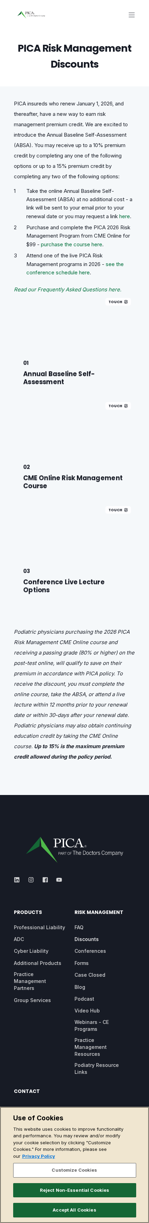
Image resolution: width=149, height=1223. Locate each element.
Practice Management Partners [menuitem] (30, 981)
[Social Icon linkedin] (19, 880)
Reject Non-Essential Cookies (74, 1190)
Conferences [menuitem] (90, 951)
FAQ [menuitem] (79, 927)
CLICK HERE (74, 381)
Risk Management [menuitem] (98, 913)
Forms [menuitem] (81, 963)
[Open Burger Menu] (132, 15)
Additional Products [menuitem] (37, 963)
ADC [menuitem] (19, 939)
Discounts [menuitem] (86, 939)
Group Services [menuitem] (32, 1000)
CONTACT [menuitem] (27, 1092)
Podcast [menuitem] (84, 999)
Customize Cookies (74, 1170)
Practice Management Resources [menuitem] (90, 1047)
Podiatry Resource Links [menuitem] (96, 1068)
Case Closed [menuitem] (89, 975)
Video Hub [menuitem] (87, 1011)
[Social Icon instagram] (31, 880)
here (124, 216)
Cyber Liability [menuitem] (31, 951)
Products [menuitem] (28, 913)
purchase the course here (71, 244)
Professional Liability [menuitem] (39, 927)
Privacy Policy (38, 1156)
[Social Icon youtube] (57, 880)
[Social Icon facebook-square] (45, 880)
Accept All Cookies (74, 1210)
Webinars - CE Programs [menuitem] (91, 1025)
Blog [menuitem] (79, 987)
